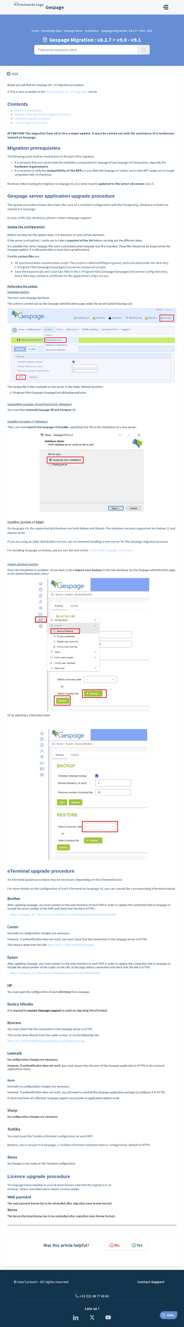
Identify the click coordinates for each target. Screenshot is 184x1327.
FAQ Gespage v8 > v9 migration (67, 92)
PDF (15, 74)
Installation (92, 31)
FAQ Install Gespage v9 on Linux (112, 550)
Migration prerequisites (28, 110)
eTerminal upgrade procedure (32, 119)
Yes (139, 1245)
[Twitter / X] (92, 1317)
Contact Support (150, 1282)
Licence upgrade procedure (31, 123)
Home (35, 31)
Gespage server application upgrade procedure (43, 114)
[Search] (143, 50)
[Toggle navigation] (165, 7)
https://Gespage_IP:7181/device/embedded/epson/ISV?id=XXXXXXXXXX (53, 973)
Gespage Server (73, 31)
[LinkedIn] (75, 1317)
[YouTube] (108, 1317)
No (116, 1245)
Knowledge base (51, 31)
